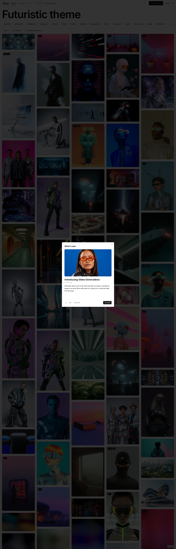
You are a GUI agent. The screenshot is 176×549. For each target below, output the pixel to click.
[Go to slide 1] (84, 274)
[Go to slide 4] (89, 274)
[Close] (112, 244)
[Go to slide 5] (91, 274)
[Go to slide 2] (86, 274)
